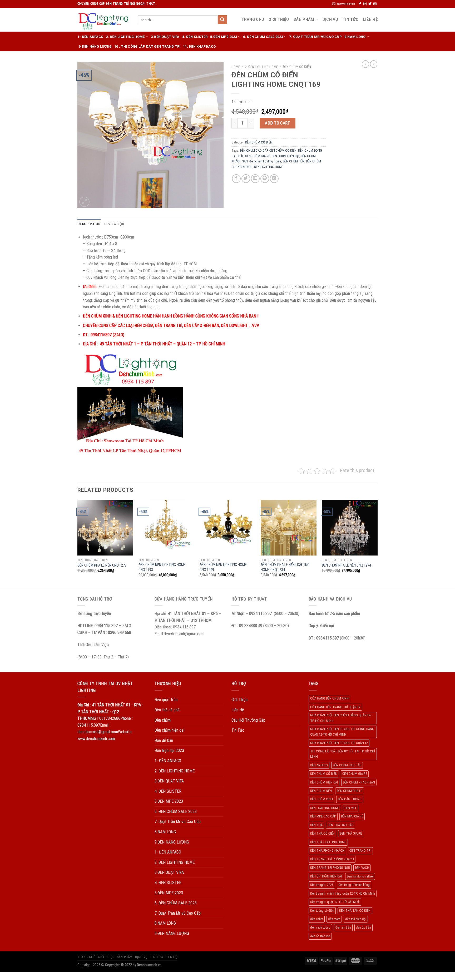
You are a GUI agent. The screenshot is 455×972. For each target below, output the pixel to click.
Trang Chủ (252, 19)
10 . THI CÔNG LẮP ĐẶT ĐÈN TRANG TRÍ (147, 46)
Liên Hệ (370, 19)
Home (235, 67)
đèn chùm (316, 919)
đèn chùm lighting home (265, 161)
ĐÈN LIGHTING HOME (268, 167)
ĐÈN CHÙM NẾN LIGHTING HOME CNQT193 (162, 567)
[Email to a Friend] (255, 178)
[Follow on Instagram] (365, 4)
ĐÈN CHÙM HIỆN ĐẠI (285, 156)
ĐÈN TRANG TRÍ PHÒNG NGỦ (330, 868)
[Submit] (222, 19)
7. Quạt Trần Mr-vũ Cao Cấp (315, 37)
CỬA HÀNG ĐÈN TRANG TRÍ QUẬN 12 (335, 707)
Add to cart (277, 123)
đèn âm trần (343, 927)
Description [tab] (89, 224)
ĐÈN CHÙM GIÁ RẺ (257, 156)
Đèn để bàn (164, 740)
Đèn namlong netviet (360, 876)
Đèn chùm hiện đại (169, 730)
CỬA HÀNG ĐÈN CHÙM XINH (329, 698)
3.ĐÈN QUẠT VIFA (165, 37)
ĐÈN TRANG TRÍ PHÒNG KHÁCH (332, 859)
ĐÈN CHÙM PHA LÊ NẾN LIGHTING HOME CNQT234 (285, 567)
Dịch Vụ (330, 19)
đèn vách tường (320, 927)
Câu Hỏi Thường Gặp (248, 720)
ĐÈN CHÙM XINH (321, 799)
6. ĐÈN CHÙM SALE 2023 (263, 37)
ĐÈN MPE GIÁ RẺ (352, 816)
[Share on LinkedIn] (274, 178)
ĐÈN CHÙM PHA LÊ (349, 791)
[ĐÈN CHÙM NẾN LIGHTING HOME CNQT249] (227, 528)
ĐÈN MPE (350, 808)
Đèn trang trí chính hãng (354, 885)
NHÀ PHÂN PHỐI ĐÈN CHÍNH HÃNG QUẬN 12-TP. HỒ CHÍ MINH (340, 717)
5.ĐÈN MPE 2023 (223, 37)
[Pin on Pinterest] (264, 178)
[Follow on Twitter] (370, 4)
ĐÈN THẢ (316, 825)
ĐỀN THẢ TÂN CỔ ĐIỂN (354, 911)
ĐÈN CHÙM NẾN (293, 161)
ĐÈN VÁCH (362, 868)
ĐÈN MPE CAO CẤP (323, 816)
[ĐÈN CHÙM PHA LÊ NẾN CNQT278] (105, 528)
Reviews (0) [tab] (114, 224)
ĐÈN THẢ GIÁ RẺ (351, 833)
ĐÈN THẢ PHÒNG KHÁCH (327, 850)
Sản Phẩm (304, 19)
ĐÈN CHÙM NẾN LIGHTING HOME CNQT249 (223, 567)
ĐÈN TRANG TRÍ (360, 850)
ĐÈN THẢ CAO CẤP (340, 825)
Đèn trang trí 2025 (321, 885)
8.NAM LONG (355, 37)
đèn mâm (334, 919)
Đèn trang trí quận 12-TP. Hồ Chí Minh (335, 902)
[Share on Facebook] (236, 178)
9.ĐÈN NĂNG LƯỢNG (95, 46)
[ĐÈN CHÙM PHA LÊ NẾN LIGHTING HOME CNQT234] (288, 528)
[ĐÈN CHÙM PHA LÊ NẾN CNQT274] (350, 528)
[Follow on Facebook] (360, 4)
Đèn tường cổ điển (322, 911)
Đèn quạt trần (166, 699)
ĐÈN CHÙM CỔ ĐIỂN (297, 67)
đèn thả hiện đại (355, 919)
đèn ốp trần (363, 927)
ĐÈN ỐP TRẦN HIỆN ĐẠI (326, 876)
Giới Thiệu (279, 19)
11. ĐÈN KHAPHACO (199, 46)
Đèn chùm (163, 720)
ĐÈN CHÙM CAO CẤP (254, 150)
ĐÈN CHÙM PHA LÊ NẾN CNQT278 (102, 565)
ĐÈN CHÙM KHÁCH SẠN (359, 782)
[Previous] (78, 543)
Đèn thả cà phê (167, 709)
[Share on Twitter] (245, 178)
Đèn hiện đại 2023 (169, 750)
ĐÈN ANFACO (319, 765)
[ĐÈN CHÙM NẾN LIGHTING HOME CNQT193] (166, 528)
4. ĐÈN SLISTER (195, 37)
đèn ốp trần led (320, 936)
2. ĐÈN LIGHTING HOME (125, 37)
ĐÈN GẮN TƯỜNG (350, 799)
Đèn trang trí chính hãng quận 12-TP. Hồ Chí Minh (342, 893)
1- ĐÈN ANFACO (90, 37)
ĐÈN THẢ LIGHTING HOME (328, 842)
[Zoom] (84, 202)
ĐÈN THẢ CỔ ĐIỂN (322, 833)
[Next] (377, 543)
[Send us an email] (375, 4)
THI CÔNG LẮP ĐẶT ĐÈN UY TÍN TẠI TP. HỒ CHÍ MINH (342, 753)
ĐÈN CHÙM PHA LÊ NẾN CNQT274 (346, 565)
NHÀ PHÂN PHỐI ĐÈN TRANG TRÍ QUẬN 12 (339, 743)
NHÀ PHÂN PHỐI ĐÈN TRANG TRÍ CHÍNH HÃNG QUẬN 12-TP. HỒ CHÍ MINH (342, 731)
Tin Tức (350, 19)
